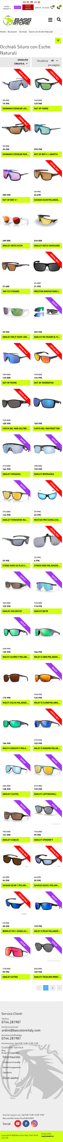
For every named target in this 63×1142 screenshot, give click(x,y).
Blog (4, 1050)
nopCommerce (47, 1136)
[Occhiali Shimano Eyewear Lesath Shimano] (16, 83)
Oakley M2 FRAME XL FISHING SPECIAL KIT (47, 337)
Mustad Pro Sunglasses (47, 520)
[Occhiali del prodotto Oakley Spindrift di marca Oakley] (47, 815)
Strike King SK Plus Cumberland (16, 565)
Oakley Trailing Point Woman (47, 977)
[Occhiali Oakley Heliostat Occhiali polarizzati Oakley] (16, 586)
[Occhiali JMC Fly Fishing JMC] (16, 266)
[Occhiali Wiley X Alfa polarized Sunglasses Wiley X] (16, 677)
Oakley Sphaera (11, 474)
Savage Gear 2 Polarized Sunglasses (47, 885)
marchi (38, 7)
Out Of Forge (41, 108)
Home (3, 31)
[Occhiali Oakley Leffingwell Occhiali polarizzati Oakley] (47, 769)
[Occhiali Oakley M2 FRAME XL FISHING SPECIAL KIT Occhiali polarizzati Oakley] (47, 312)
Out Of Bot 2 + (10, 200)
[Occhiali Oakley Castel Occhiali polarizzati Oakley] (16, 769)
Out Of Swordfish (44, 382)
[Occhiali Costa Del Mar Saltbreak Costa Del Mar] (16, 403)
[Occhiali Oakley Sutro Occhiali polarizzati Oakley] (16, 952)
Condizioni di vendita (11, 1062)
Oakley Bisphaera (44, 474)
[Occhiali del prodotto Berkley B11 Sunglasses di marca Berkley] (16, 906)
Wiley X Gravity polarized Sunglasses (16, 748)
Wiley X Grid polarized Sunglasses (47, 657)
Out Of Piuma (10, 382)
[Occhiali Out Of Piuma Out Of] (16, 357)
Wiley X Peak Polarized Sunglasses (47, 931)
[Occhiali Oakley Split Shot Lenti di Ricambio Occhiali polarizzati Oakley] (16, 312)
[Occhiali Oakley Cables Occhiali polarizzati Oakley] (16, 815)
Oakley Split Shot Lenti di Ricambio (16, 337)
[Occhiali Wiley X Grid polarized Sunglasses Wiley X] (47, 632)
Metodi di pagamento (12, 1067)
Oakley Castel (11, 794)
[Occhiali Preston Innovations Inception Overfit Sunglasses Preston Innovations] (47, 266)
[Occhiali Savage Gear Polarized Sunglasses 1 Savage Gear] (47, 175)
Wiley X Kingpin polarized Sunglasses (47, 748)
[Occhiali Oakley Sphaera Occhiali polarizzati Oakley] (16, 449)
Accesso (45, 7)
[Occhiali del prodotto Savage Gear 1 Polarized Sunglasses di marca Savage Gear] (16, 860)
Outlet (17, 7)
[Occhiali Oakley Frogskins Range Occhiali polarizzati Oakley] (16, 495)
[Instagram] (34, 1126)
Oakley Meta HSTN (12, 245)
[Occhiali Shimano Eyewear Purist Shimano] (16, 129)
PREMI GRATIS (28, 7)
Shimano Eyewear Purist (16, 154)
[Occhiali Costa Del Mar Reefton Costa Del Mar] (47, 403)
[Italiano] (24, 2)
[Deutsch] (31, 2)
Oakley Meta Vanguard (47, 245)
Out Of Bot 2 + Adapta (46, 154)
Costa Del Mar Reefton (47, 428)
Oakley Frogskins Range (16, 520)
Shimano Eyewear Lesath (16, 108)
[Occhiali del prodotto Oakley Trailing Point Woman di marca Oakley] (47, 952)
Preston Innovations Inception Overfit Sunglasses (47, 291)
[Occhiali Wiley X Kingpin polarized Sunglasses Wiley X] (47, 723)
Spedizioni (7, 1072)
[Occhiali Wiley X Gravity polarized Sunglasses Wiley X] (16, 723)
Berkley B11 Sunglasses (16, 931)
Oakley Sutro (10, 977)
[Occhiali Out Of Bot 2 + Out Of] (16, 175)
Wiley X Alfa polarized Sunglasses (16, 702)
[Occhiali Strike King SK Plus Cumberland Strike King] (16, 540)
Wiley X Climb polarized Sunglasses (47, 702)
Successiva (59, 988)
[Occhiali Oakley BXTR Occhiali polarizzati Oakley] (47, 586)
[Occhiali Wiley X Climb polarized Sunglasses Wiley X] (47, 677)
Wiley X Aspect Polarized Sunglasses (16, 657)
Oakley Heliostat (12, 611)
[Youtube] (17, 1126)
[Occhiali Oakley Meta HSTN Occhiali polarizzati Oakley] (16, 220)
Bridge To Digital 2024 (10, 1053)
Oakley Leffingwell (45, 794)
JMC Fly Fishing (11, 291)
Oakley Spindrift (43, 840)
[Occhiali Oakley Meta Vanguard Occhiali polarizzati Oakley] (47, 220)
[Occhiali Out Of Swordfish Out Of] (47, 357)
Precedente (39, 988)
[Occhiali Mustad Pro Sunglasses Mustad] (47, 495)
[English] (28, 2)
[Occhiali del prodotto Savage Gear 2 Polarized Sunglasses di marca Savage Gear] (47, 860)
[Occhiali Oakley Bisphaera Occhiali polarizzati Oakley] (47, 449)
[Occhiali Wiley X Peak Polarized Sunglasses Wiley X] (47, 906)
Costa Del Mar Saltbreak (16, 428)
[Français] (35, 2)
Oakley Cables (11, 840)
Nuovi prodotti (7, 7)
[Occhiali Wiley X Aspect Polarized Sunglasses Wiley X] (16, 632)
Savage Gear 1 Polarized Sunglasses (16, 885)
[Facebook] (26, 1126)
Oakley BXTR (41, 611)
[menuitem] (31, 1050)
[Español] (39, 2)
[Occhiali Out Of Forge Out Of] (47, 83)
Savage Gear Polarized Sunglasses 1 (47, 200)
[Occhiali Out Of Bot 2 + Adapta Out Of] (47, 129)
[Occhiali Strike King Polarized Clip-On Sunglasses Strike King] (47, 540)
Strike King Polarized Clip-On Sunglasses (47, 565)
